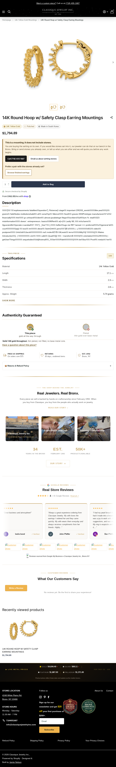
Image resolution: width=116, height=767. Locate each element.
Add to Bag (48, 184)
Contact (109, 691)
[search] (9, 12)
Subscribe (49, 730)
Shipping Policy (37, 740)
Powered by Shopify (11, 758)
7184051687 (12, 720)
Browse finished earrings (18, 172)
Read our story (57, 408)
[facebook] (48, 697)
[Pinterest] (45, 697)
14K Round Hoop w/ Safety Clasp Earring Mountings (20, 650)
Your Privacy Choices (94, 740)
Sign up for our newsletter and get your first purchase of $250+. (51, 709)
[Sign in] (105, 12)
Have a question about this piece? (19, 345)
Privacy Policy (64, 740)
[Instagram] (40, 697)
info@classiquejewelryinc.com (21, 724)
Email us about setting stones (44, 159)
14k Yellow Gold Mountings (26, 20)
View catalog (4, 12)
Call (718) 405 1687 (15, 159)
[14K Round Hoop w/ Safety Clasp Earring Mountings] (23, 629)
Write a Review (16, 588)
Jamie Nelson (15, 762)
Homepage (6, 20)
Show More (8, 300)
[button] (9, 182)
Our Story (56, 463)
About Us (99, 691)
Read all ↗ (74, 496)
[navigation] (53, 107)
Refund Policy (8, 740)
